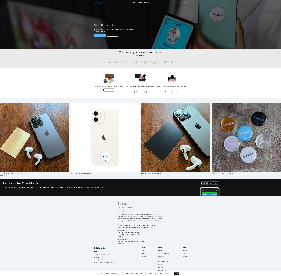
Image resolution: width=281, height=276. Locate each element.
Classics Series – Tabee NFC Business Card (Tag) (81, 173)
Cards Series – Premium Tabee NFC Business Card (11, 173)
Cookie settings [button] (168, 273)
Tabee (95, 251)
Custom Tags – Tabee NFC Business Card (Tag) (222, 173)
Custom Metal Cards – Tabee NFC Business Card (152, 173)
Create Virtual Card (112, 35)
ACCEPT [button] (177, 273)
